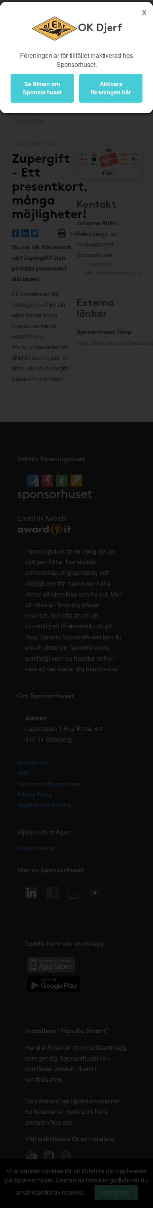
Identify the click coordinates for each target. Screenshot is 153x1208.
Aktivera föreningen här (111, 87)
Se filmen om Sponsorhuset (42, 87)
